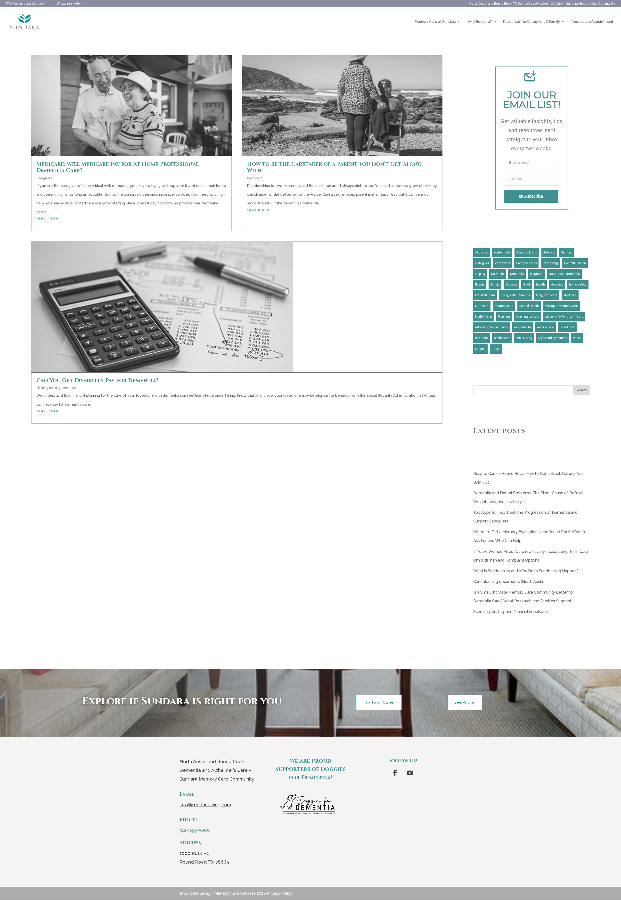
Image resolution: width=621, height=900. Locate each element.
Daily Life (497, 274)
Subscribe (533, 196)
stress (577, 338)
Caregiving (550, 263)
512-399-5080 (195, 830)
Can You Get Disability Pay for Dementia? (97, 380)
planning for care (527, 316)
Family (494, 284)
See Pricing (464, 702)
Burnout (566, 252)
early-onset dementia (564, 274)
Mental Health (529, 306)
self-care (481, 338)
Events (479, 284)
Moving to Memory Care (561, 306)
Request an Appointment (592, 22)
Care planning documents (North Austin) (509, 581)
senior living (524, 338)
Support (480, 349)
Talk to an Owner (379, 702)
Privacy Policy (279, 893)
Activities (481, 252)
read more (47, 218)
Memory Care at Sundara (435, 22)
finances (511, 284)
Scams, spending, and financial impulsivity (510, 611)
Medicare (482, 306)
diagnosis (536, 274)
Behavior (549, 252)
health (540, 284)
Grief (526, 284)
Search (581, 390)
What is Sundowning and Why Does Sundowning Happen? (526, 571)
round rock (567, 327)
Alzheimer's (502, 252)
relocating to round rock (491, 327)
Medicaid (570, 295)
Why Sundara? (480, 22)
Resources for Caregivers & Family (531, 22)
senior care (502, 338)
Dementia (517, 274)
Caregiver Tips (526, 263)
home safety (578, 284)
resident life (522, 327)
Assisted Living (526, 252)
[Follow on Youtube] (410, 773)
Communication (575, 263)
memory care (504, 306)
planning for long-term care (564, 316)
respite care (545, 327)
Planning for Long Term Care (56, 388)
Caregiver (482, 263)
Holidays (557, 284)
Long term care (546, 295)
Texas (496, 349)
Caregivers (44, 178)
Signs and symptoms (552, 338)
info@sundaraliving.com (205, 804)
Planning (504, 316)
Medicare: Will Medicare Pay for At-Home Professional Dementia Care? (117, 167)
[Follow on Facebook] (395, 773)
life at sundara (485, 295)
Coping (480, 274)
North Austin (483, 316)
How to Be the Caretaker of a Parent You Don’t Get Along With (334, 167)
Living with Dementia (515, 295)
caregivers (502, 263)
